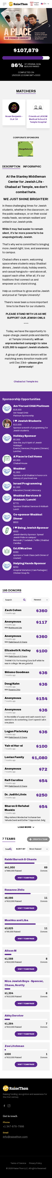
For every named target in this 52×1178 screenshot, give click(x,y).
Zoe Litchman (14, 1046)
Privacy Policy (35, 1163)
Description (11, 166)
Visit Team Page (26, 878)
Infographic (32, 166)
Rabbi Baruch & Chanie (21, 859)
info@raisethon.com (15, 1136)
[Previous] (2, 25)
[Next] (49, 25)
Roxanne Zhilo (14, 889)
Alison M (10, 950)
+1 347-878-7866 (13, 1126)
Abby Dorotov (14, 1015)
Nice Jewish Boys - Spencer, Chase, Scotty (24, 983)
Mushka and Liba (16, 920)
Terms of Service (18, 1163)
